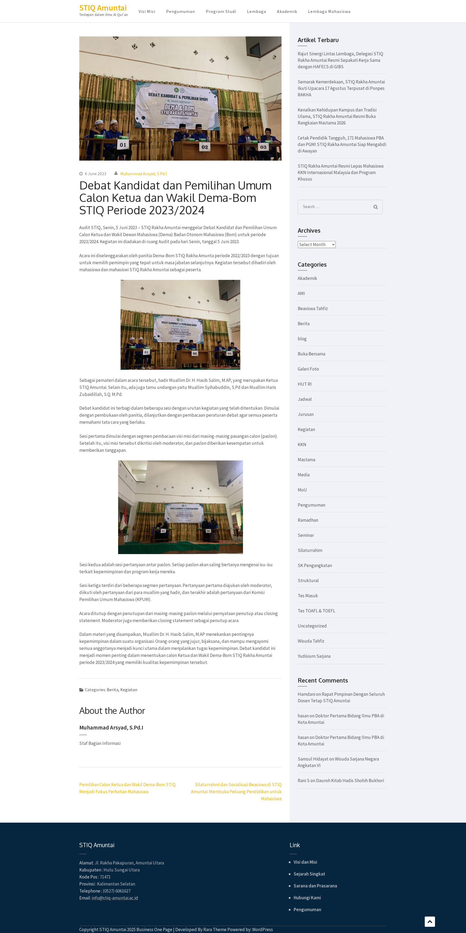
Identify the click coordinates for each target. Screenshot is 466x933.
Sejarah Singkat (309, 874)
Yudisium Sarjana (314, 656)
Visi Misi (147, 11)
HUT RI (305, 384)
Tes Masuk (308, 596)
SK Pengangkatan (315, 565)
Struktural (308, 580)
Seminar (306, 535)
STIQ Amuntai (103, 7)
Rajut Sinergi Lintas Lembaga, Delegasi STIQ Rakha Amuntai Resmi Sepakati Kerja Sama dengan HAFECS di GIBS (340, 60)
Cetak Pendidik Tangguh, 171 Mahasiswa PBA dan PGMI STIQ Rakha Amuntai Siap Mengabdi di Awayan (342, 144)
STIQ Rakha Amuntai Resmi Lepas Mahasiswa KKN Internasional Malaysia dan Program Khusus (340, 172)
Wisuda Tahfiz (311, 641)
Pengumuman (180, 11)
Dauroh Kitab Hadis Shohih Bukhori (350, 780)
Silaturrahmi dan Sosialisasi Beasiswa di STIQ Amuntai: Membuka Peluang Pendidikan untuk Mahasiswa (236, 792)
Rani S (304, 780)
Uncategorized (312, 626)
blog (302, 339)
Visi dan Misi (305, 862)
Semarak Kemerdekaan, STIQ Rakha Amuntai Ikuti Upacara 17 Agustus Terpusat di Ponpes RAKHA (341, 88)
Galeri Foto (308, 369)
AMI (301, 293)
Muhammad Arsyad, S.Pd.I (143, 173)
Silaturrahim (310, 550)
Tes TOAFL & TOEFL (316, 611)
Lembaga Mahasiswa (329, 11)
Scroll (430, 922)
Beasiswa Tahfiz (313, 308)
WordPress (262, 929)
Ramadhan (308, 520)
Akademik (287, 11)
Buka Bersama (311, 354)
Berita (112, 689)
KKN (302, 444)
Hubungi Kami (307, 898)
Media (304, 475)
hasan (303, 716)
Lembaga (256, 11)
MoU (302, 490)
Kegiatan (128, 689)
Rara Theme (215, 929)
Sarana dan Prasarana (315, 886)
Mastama (306, 460)
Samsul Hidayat (313, 759)
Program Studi (221, 11)
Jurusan (306, 414)
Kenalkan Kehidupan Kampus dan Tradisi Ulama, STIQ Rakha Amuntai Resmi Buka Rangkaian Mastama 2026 (337, 116)
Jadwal (305, 399)
